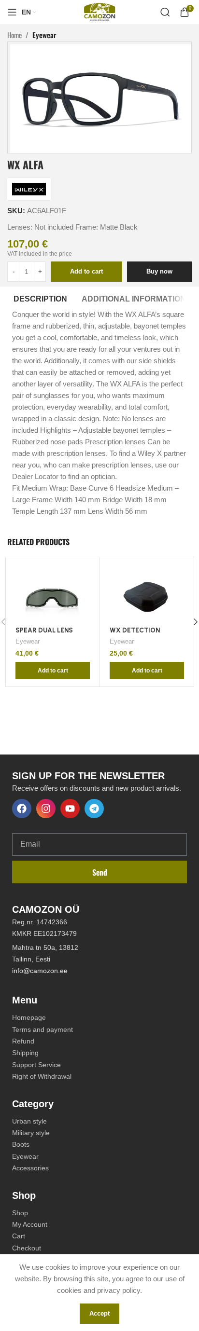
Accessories (30, 1168)
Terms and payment (42, 1029)
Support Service (36, 1065)
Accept (99, 1313)
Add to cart (86, 271)
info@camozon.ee (41, 970)
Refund (23, 1041)
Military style (31, 1133)
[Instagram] (46, 808)
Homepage (29, 1017)
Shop (20, 1213)
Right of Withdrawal (41, 1076)
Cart (18, 1236)
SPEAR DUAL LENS (44, 630)
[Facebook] (21, 808)
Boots (20, 1144)
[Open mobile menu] (12, 12)
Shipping (25, 1053)
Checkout (26, 1248)
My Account (29, 1224)
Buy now (159, 271)
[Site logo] (99, 11)
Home (14, 34)
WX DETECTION (135, 630)
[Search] (165, 12)
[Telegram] (94, 808)
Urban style (29, 1121)
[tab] (40, 298)
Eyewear (44, 34)
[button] (52, 670)
